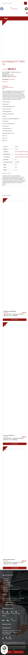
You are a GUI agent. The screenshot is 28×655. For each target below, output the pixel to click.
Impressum (6, 591)
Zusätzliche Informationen (7, 87)
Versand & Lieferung (8, 585)
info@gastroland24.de (9, 604)
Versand (16, 72)
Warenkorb (5, 580)
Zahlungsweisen (7, 584)
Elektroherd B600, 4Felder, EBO (9, 559)
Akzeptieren (8, 652)
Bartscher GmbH (12, 76)
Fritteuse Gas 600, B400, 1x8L (8, 435)
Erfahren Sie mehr (19, 652)
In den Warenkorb (14, 319)
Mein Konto (6, 578)
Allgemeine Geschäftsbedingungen (11, 589)
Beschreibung (5, 86)
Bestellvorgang (6, 582)
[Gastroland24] (14, 9)
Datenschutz (6, 587)
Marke (3, 88)
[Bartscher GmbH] (14, 185)
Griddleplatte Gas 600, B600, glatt (9, 311)
